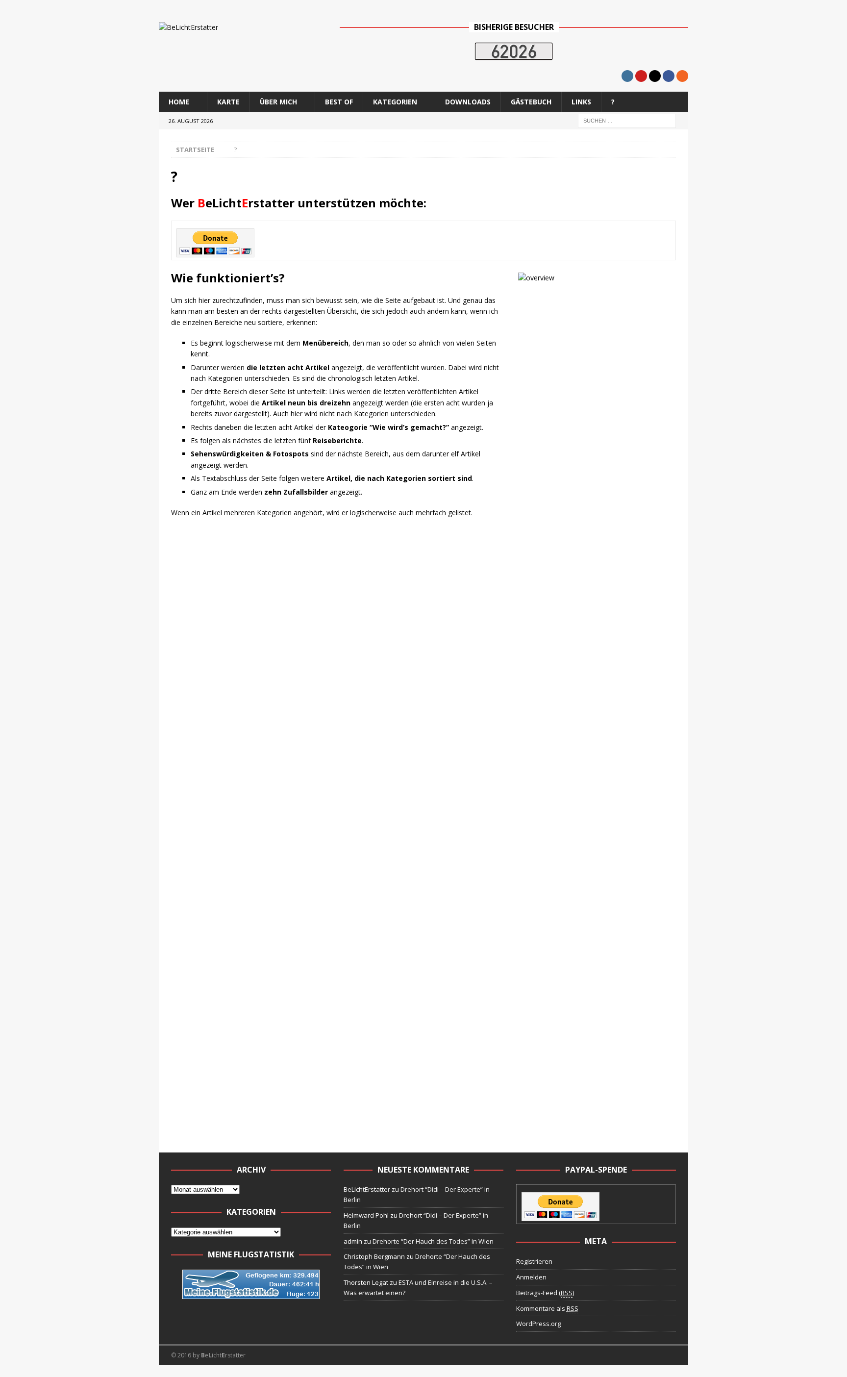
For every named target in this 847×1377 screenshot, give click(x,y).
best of (339, 101)
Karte (228, 101)
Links (581, 101)
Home (179, 101)
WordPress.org (538, 1323)
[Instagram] (627, 76)
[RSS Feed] (682, 76)
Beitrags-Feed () (545, 1292)
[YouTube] (641, 76)
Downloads (468, 101)
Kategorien (395, 101)
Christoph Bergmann (374, 1256)
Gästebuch (531, 101)
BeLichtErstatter (367, 1189)
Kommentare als (547, 1308)
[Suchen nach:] (627, 120)
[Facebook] (668, 76)
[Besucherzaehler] (513, 54)
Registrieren (534, 1261)
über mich (278, 101)
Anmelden (531, 1277)
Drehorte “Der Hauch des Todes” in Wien (433, 1241)
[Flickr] (655, 76)
